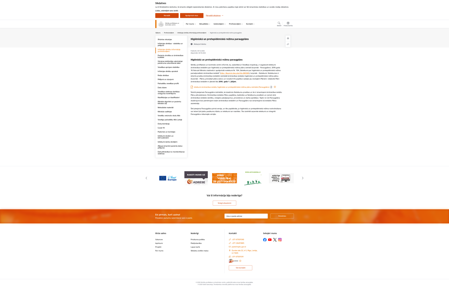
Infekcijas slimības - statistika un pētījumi (170, 44)
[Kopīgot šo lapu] (288, 44)
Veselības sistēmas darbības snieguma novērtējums (169, 93)
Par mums (159, 251)
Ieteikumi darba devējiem (167, 142)
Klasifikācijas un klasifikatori (168, 97)
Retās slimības (163, 75)
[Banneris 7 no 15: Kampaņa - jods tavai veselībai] (224, 178)
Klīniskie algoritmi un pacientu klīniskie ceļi (169, 102)
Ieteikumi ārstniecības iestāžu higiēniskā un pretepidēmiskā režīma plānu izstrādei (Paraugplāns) (231, 87)
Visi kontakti (240, 268)
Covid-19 (161, 128)
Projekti (158, 247)
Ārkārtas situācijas (165, 39)
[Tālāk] (303, 178)
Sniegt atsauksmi (224, 203)
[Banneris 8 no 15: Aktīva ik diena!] (253, 178)
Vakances (159, 239)
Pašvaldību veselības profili (168, 83)
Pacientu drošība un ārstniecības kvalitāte (170, 56)
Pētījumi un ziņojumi (166, 79)
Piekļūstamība (196, 243)
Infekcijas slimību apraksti (168, 71)
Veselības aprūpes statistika (168, 67)
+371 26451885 (238, 243)
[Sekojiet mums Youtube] (270, 239)
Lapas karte (195, 247)
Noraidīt (167, 15)
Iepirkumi (159, 243)
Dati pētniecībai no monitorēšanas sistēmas (171, 153)
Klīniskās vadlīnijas (165, 111)
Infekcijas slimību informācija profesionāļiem (169, 50)
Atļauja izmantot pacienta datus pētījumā (170, 147)
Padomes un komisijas (166, 132)
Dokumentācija (164, 124)
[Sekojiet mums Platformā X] (275, 240)
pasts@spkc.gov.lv (239, 247)
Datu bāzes (162, 87)
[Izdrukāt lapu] (288, 38)
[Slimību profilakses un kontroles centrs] (168, 24)
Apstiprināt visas (191, 15)
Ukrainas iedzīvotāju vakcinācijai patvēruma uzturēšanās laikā (170, 62)
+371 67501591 (238, 257)
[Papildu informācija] (275, 87)
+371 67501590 (238, 239)
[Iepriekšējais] (146, 178)
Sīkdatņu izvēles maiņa (199, 251)
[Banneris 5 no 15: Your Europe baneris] (167, 178)
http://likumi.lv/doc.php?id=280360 (235, 73)
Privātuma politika (198, 239)
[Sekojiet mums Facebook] (265, 240)
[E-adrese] (233, 261)
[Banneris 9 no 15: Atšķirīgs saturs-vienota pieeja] (281, 178)
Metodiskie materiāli (165, 107)
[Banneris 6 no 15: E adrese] (196, 178)
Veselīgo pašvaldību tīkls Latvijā (170, 120)
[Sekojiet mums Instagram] (280, 239)
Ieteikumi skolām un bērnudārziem (166, 137)
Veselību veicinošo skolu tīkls (169, 115)
